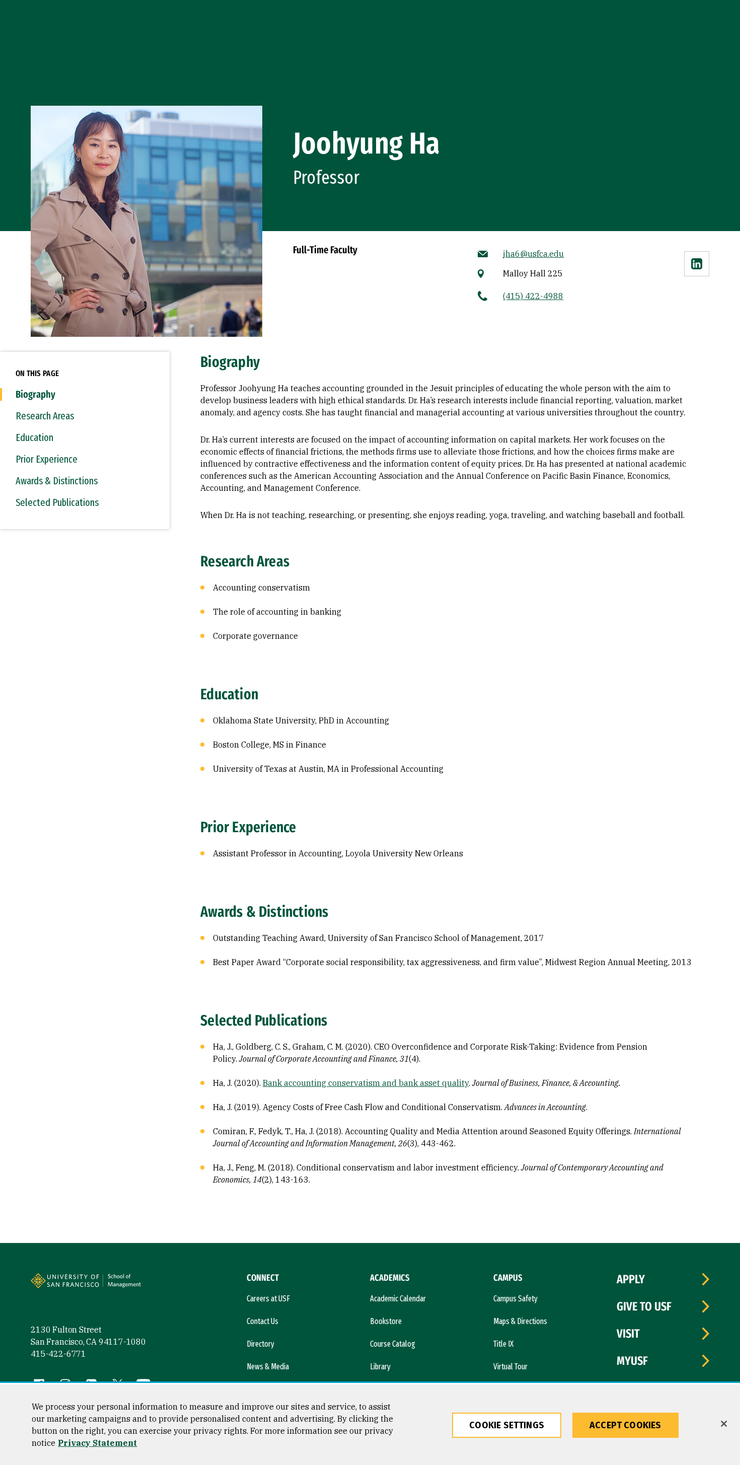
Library (380, 1366)
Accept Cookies (625, 1425)
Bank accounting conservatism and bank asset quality (366, 1083)
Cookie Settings (506, 1425)
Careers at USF (268, 1298)
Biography (35, 394)
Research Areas (45, 416)
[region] (370, 1424)
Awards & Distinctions (57, 481)
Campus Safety (515, 1298)
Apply (631, 1279)
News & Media (268, 1366)
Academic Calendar (398, 1298)
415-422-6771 (58, 1354)
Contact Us (262, 1321)
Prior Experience (47, 459)
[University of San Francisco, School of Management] (140, 1285)
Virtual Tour (510, 1366)
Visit (628, 1334)
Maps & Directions (520, 1321)
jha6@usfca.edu (533, 254)
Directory (260, 1344)
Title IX (503, 1344)
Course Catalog (392, 1344)
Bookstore (386, 1321)
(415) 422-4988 (533, 296)
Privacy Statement (97, 1443)
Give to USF (644, 1306)
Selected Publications (57, 502)
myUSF (632, 1361)
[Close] (724, 1424)
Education (34, 437)
